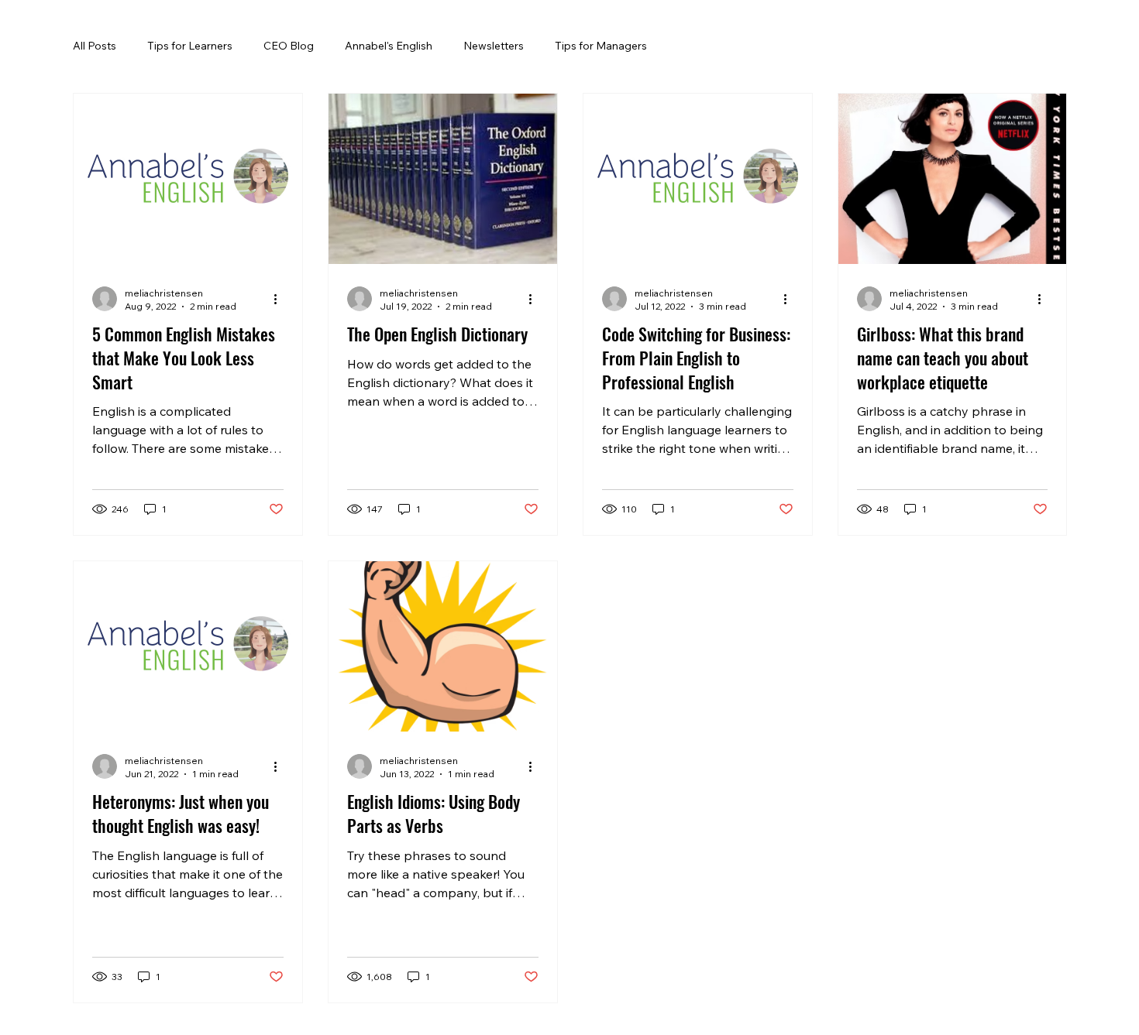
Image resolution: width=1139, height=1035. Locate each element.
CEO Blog (288, 46)
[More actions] (281, 299)
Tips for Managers (601, 46)
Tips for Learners (189, 46)
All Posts (94, 46)
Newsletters (493, 46)
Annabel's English (388, 46)
